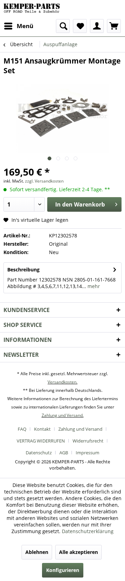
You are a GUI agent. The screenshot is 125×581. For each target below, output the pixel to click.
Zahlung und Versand (80, 429)
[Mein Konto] (97, 26)
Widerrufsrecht (88, 441)
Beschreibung (23, 269)
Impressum (87, 452)
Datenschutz (39, 452)
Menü (25, 26)
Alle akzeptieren (78, 552)
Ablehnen (36, 552)
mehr (93, 286)
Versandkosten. (62, 382)
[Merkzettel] (80, 26)
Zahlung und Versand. (63, 415)
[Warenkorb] (114, 26)
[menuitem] (18, 26)
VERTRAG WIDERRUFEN (41, 441)
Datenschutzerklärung (88, 531)
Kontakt (42, 429)
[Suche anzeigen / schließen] (63, 26)
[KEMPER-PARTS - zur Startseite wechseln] (32, 9)
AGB (63, 452)
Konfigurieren (62, 570)
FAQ (22, 429)
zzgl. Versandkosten (44, 181)
